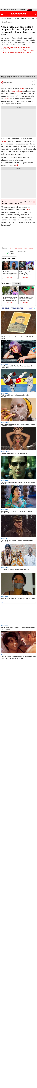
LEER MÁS (9, 277)
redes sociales (16, 91)
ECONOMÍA (21, 18)
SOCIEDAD (28, 18)
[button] (2, 14)
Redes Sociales (18, 248)
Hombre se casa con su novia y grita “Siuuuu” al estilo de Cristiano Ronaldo (16, 202)
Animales (30, 248)
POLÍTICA (9, 18)
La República (8, 82)
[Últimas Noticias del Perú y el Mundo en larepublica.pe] (18, 14)
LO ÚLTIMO (3, 18)
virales (22, 88)
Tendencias (7, 22)
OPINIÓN (15, 18)
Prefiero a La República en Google (17, 252)
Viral (25, 248)
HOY (1, 9)
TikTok (6, 99)
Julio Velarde (22, 9)
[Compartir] (33, 81)
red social (18, 165)
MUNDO (34, 18)
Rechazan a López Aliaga (10, 9)
